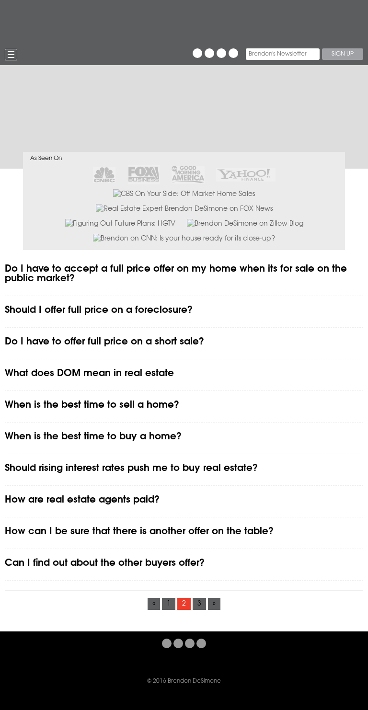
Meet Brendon (130, 662)
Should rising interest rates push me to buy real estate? (131, 468)
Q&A (218, 662)
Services (246, 662)
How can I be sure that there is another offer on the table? (139, 531)
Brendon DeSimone (94, 21)
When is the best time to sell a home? (92, 405)
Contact (282, 662)
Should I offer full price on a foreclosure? (99, 310)
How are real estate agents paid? (82, 499)
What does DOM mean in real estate (89, 373)
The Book (86, 662)
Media (169, 662)
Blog (195, 662)
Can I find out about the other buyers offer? (105, 563)
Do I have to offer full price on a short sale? (104, 341)
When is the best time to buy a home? (93, 436)
